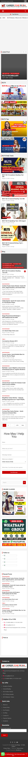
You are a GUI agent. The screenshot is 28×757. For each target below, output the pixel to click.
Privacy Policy (6, 707)
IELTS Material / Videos (8, 697)
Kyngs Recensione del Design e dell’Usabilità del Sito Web (11, 593)
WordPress (18, 750)
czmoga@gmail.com (9, 675)
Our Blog (5, 713)
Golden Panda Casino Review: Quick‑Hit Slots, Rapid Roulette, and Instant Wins (13, 579)
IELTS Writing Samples (8, 694)
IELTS (4, 83)
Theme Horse (20, 748)
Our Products (6, 710)
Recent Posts (7, 574)
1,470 (17, 425)
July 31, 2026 (5, 77)
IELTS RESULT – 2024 (8, 112)
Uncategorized (5, 284)
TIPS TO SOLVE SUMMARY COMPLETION (10, 132)
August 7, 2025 (5, 134)
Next (23, 425)
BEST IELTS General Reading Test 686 (13, 198)
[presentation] (24, 52)
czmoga (11, 77)
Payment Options (7, 718)
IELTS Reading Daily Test (17, 167)
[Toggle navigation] (3, 11)
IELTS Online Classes (8, 691)
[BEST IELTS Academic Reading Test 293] (14, 261)
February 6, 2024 (6, 150)
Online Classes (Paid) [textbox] (7, 461)
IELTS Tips (5, 119)
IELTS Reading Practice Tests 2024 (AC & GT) (13, 169)
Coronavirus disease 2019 (9, 341)
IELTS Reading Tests (7, 171)
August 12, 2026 (6, 178)
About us (5, 704)
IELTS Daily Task (6, 167)
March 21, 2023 (5, 274)
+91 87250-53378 (17, 678)
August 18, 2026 (6, 289)
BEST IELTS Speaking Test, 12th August (14, 221)
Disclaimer (5, 721)
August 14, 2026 (6, 319)
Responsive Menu (25, 1)
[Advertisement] (14, 34)
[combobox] (14, 461)
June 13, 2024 (5, 114)
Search (24, 482)
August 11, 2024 (6, 98)
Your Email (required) (6, 728)
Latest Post (6, 52)
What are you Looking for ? (7, 459)
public (3, 339)
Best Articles (6, 71)
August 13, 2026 (6, 401)
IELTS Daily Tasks (8, 156)
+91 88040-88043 (8, 678)
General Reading (7, 689)
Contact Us (5, 715)
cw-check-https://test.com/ (10, 330)
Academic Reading (7, 686)
